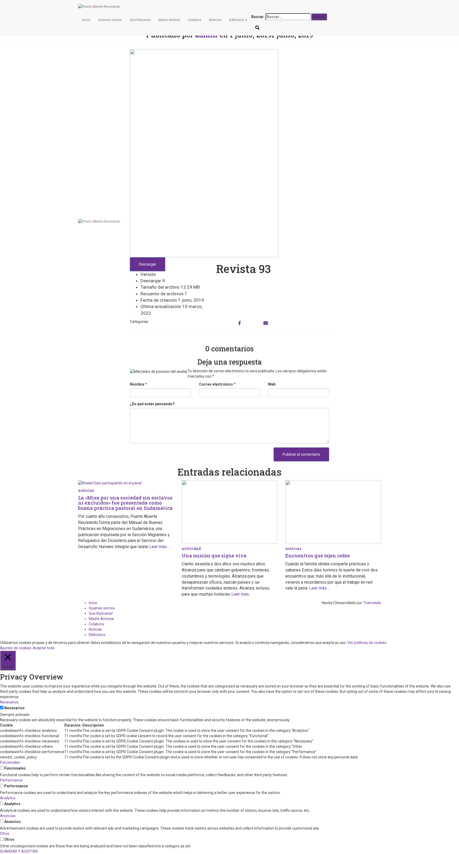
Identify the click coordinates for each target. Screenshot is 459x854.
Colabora (194, 20)
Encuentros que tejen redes (317, 555)
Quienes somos (110, 20)
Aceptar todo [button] (44, 648)
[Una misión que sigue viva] (229, 512)
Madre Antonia (169, 20)
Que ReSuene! (140, 20)
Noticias (215, 20)
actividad (191, 548)
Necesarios (14, 708)
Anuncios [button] (8, 816)
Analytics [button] (7, 798)
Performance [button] (11, 780)
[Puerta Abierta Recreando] (257, 6)
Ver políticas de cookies (366, 642)
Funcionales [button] (10, 762)
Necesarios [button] (9, 702)
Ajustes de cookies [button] (15, 648)
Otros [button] (4, 833)
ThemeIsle (372, 603)
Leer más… (158, 546)
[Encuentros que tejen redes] (333, 512)
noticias (86, 490)
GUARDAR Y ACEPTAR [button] (19, 851)
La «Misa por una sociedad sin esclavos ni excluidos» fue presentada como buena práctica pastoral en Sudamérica (125, 502)
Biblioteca (237, 20)
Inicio (86, 20)
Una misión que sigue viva (214, 555)
